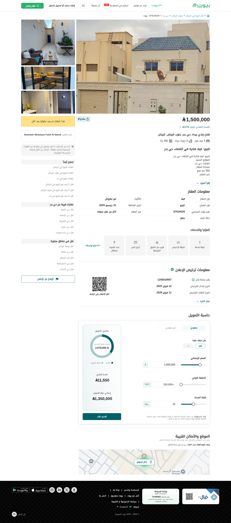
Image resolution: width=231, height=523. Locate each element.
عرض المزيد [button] (205, 301)
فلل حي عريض (67, 227)
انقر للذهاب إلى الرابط (99, 294)
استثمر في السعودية (116, 5)
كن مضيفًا (95, 5)
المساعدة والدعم (131, 490)
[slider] (200, 364)
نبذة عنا (116, 490)
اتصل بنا (102, 496)
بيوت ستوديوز (117, 496)
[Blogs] (156, 6)
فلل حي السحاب (66, 269)
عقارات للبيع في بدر (65, 179)
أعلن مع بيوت (133, 496)
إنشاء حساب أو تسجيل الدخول (62, 5)
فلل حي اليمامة (66, 215)
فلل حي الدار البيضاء (64, 233)
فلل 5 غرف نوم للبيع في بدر (61, 196)
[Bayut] (201, 5)
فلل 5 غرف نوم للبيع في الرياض (59, 185)
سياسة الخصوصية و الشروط (124, 501)
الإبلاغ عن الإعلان (45, 279)
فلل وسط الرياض (66, 246)
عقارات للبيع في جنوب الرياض (60, 173)
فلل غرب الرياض (66, 258)
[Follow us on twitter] (67, 492)
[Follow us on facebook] (74, 492)
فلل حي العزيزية (66, 221)
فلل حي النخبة (67, 252)
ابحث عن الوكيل (139, 5)
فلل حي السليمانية (65, 264)
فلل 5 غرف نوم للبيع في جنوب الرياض (57, 190)
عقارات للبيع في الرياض (63, 167)
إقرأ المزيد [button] (205, 183)
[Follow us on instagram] (52, 492)
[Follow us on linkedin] (59, 492)
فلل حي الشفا (67, 210)
